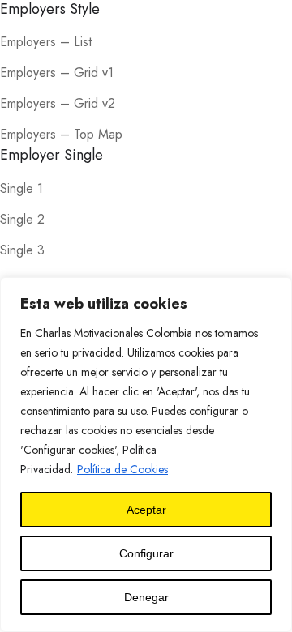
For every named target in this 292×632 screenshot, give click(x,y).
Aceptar (146, 509)
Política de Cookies (122, 469)
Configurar (146, 553)
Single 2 (22, 219)
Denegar (146, 597)
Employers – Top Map (61, 134)
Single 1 (21, 188)
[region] (146, 454)
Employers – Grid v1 (57, 72)
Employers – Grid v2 (57, 103)
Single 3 (22, 250)
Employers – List (46, 41)
